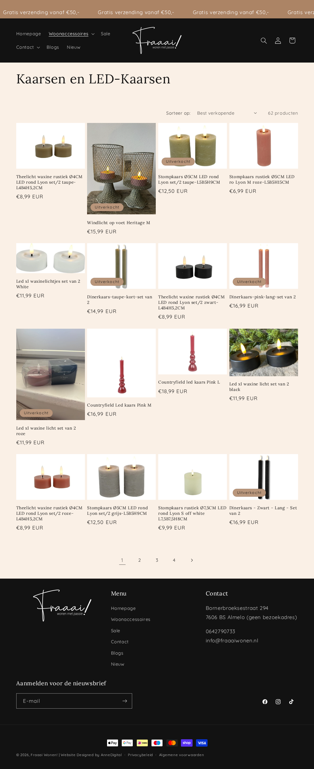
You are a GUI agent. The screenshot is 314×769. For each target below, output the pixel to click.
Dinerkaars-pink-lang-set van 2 (262, 297)
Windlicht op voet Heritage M (119, 222)
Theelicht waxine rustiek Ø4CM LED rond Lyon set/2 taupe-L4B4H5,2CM (49, 182)
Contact (120, 642)
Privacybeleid (140, 754)
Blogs (117, 653)
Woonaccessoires (131, 619)
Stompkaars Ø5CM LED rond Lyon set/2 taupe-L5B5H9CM (189, 179)
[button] (71, 33)
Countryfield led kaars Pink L (189, 382)
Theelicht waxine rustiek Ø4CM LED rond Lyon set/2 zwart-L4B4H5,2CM (191, 302)
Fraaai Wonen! (44, 754)
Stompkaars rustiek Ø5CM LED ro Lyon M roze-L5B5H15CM (262, 179)
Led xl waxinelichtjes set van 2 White (48, 284)
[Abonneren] (124, 700)
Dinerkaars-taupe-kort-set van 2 (119, 299)
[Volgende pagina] (192, 560)
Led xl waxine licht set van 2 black (259, 386)
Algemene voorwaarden (181, 754)
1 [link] (122, 560)
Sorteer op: (178, 113)
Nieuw (117, 664)
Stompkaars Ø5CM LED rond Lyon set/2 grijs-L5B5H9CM (117, 510)
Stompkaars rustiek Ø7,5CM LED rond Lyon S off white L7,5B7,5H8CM (192, 513)
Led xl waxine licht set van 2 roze (46, 431)
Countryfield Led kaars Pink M (119, 405)
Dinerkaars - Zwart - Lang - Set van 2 (263, 510)
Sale (116, 630)
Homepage (123, 608)
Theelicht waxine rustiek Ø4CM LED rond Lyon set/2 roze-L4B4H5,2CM (49, 513)
